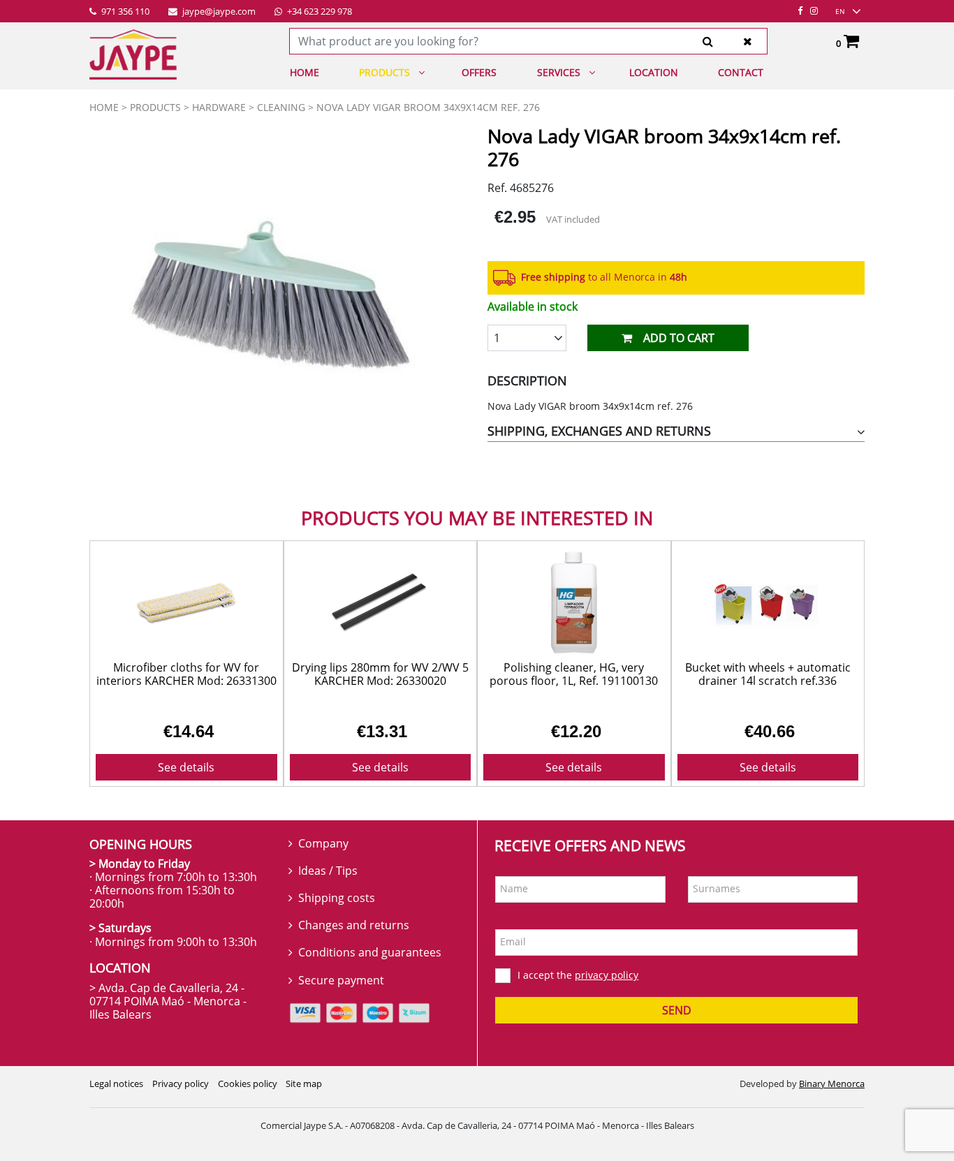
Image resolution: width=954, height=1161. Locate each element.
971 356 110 (124, 12)
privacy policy (606, 975)
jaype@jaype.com (218, 12)
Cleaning (281, 107)
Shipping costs (336, 897)
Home (304, 72)
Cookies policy (247, 1083)
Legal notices (116, 1083)
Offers (479, 72)
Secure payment (341, 980)
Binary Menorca (832, 1083)
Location (653, 72)
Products (384, 72)
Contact (740, 72)
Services (558, 72)
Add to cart (678, 338)
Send (676, 1010)
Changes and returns (353, 925)
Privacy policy (180, 1083)
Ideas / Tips (328, 870)
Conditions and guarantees (369, 952)
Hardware (219, 107)
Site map (304, 1083)
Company (323, 843)
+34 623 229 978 (318, 12)
